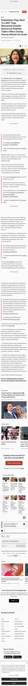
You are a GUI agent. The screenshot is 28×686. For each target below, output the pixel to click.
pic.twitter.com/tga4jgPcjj (10, 252)
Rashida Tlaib (7, 78)
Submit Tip (14, 600)
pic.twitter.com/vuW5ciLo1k (10, 313)
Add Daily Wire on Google (14, 73)
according (12, 225)
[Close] (26, 663)
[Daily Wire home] (14, 12)
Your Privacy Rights (19, 626)
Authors (3, 633)
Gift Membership (19, 624)
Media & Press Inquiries (20, 631)
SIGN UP (24, 11)
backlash (12, 262)
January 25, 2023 (15, 319)
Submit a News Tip (19, 638)
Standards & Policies (19, 636)
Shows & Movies (5, 621)
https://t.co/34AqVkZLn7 (17, 192)
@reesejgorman (14, 177)
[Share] (25, 46)
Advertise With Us (5, 631)
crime (2, 100)
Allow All (14, 683)
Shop (2, 624)
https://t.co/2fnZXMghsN (13, 142)
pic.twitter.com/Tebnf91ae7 (10, 144)
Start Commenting (14, 463)
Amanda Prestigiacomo (6, 40)
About (2, 628)
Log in (22, 468)
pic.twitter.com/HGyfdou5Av (10, 196)
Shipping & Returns (19, 633)
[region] (14, 673)
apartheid (11, 325)
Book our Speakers (6, 636)
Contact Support (19, 621)
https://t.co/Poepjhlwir (9, 194)
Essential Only (14, 679)
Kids (2, 626)
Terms (3, 638)
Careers (16, 619)
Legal (16, 628)
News (2, 619)
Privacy (3, 641)
